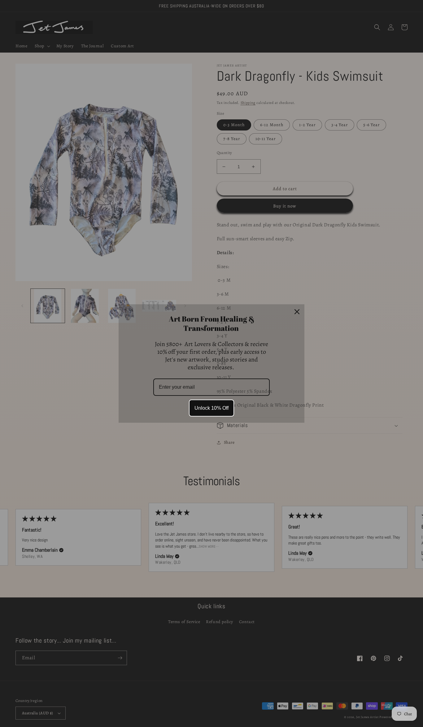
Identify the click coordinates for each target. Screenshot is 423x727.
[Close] (297, 311)
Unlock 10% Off (211, 408)
